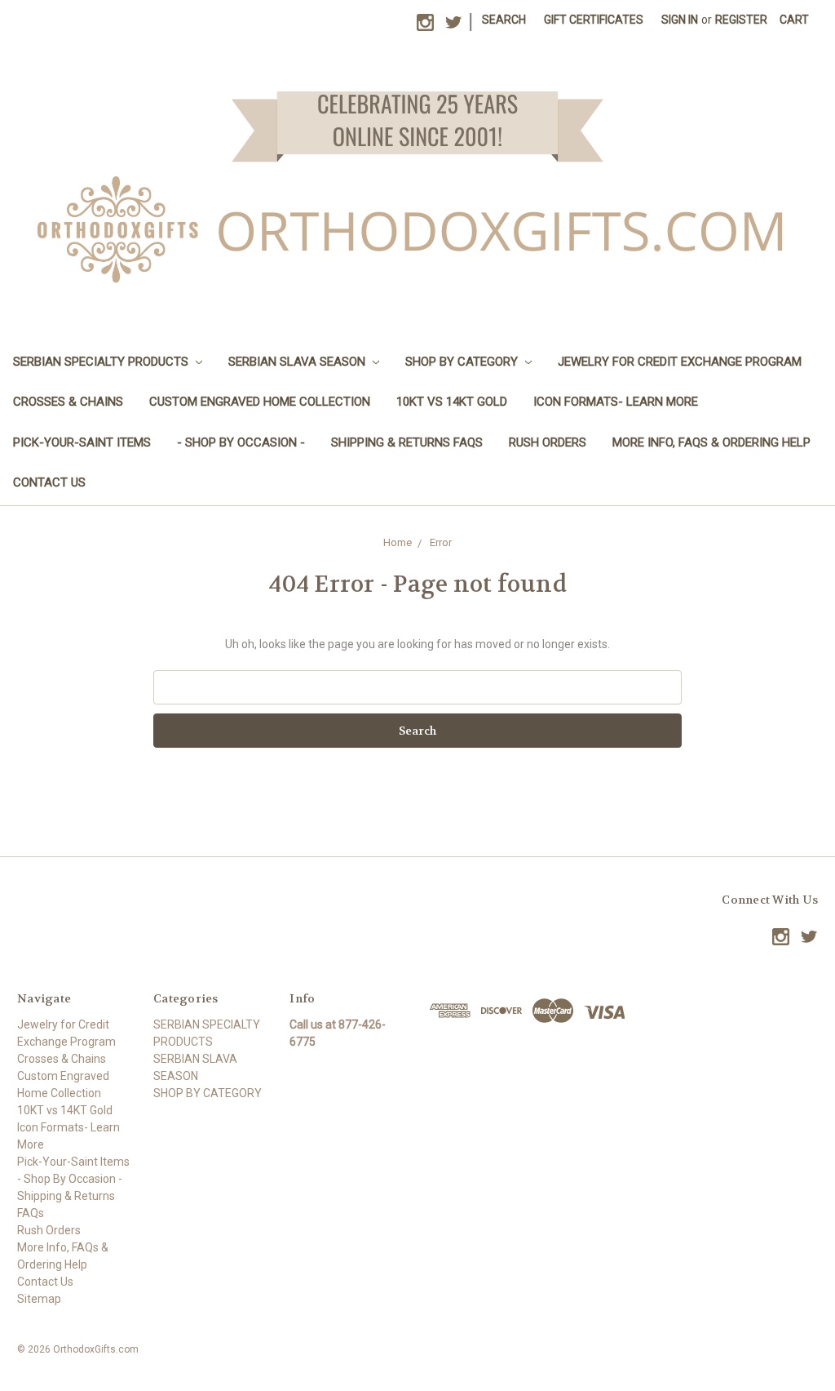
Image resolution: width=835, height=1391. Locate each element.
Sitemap (39, 1298)
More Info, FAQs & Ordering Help (711, 442)
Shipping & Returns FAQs (407, 442)
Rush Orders (547, 442)
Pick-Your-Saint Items (82, 442)
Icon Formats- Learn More (615, 401)
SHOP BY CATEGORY (463, 361)
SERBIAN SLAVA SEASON (298, 361)
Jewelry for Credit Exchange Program (680, 361)
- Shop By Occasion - (241, 442)
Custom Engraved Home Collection (259, 401)
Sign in (679, 19)
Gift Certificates (593, 19)
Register (741, 19)
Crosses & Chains (68, 401)
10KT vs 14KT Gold (451, 401)
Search (504, 19)
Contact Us (49, 482)
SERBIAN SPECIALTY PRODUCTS (102, 361)
